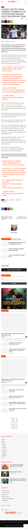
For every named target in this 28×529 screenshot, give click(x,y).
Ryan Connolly (18, 199)
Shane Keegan (4, 201)
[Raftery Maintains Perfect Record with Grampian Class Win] (4, 244)
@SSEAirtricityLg (14, 163)
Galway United (12, 199)
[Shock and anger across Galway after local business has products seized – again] (5, 481)
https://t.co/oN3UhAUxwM (12, 184)
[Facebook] (2, 21)
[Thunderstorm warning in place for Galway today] (4, 391)
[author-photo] (14, 230)
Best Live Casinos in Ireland (16, 471)
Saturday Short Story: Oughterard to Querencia (21, 217)
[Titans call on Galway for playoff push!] (4, 256)
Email (2, 278)
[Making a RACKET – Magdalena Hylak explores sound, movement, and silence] (4, 404)
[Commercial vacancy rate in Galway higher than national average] (4, 397)
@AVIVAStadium (18, 165)
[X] (5, 21)
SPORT (6, 5)
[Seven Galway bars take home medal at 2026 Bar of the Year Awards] (14, 322)
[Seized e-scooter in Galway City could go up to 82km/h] (4, 410)
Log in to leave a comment (14, 269)
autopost (6, 199)
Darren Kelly (4, 18)
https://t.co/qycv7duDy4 (11, 90)
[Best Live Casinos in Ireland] (5, 474)
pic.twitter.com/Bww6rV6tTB (13, 92)
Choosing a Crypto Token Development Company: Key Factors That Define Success (17, 350)
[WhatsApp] (11, 21)
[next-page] (4, 261)
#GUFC (23, 90)
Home (2, 5)
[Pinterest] (8, 21)
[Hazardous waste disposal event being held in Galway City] (14, 368)
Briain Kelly (3, 336)
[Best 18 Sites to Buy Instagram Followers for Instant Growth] (5, 467)
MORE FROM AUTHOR (16, 239)
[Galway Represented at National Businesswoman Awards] (4, 344)
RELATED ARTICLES (6, 239)
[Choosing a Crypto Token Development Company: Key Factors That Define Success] (4, 350)
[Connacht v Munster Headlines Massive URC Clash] (4, 250)
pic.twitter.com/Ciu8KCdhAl (12, 188)
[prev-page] (2, 261)
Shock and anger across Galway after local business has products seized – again (18, 480)
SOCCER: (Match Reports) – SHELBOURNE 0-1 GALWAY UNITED (7, 218)
